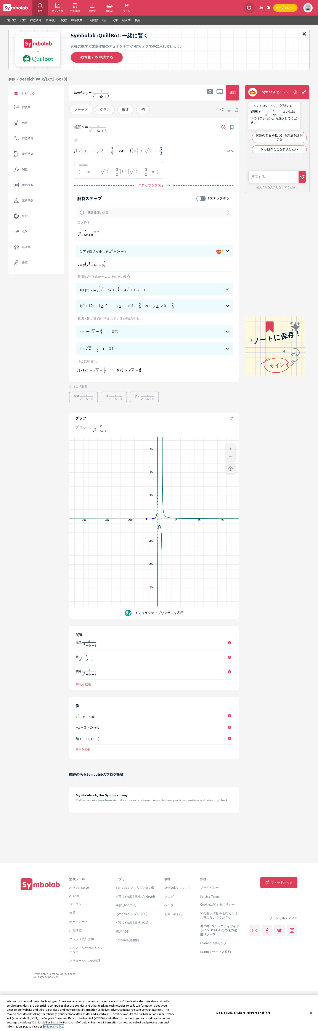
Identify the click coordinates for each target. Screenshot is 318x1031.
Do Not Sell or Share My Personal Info (243, 1012)
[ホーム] (40, 890)
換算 (25, 262)
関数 (25, 169)
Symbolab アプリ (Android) (135, 887)
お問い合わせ (173, 914)
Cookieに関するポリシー (217, 904)
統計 (25, 216)
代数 (25, 122)
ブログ (169, 896)
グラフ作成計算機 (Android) (135, 896)
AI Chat (74, 895)
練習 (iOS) (123, 931)
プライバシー (209, 887)
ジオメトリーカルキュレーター (86, 949)
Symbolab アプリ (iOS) (132, 914)
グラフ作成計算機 (81, 939)
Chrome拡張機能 (127, 940)
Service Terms (210, 896)
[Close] (311, 1012)
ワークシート (78, 904)
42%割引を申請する (96, 57)
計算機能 (75, 930)
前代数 (26, 107)
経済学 (26, 247)
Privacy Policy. (54, 1026)
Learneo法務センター (215, 943)
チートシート (78, 921)
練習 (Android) (126, 905)
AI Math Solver (79, 887)
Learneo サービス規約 (215, 951)
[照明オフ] (268, 7)
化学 (25, 231)
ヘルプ (169, 905)
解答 (11, 79)
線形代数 (27, 185)
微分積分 (27, 153)
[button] (210, 95)
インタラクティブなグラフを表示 (159, 613)
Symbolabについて (177, 887)
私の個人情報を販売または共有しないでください (219, 915)
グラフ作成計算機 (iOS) (132, 922)
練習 (72, 912)
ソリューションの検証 (84, 960)
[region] (159, 1013)
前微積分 (27, 138)
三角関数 (27, 200)
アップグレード (285, 7)
